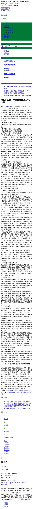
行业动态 (10, 30)
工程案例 (6, 446)
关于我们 (6, 34)
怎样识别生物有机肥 (10, 407)
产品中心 (6, 25)
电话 (6, 504)
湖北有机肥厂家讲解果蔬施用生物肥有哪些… (17, 403)
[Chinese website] (6, 10)
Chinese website (9, 106)
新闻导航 (3, 48)
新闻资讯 (6, 27)
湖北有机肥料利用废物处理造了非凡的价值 (17, 405)
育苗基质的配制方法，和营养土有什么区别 (17, 90)
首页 (5, 23)
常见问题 (6, 54)
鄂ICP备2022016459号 (12, 482)
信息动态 (7, 46)
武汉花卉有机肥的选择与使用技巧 (14, 92)
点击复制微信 (4, 8)
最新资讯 (10, 32)
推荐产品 (3, 58)
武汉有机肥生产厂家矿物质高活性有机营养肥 (17, 95)
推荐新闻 (3, 83)
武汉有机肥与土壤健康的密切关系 (14, 94)
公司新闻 (6, 451)
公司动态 (10, 28)
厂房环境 (6, 39)
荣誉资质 (6, 37)
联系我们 (6, 36)
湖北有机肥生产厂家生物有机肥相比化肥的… (17, 401)
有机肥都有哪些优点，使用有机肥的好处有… (17, 408)
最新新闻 (6, 453)
